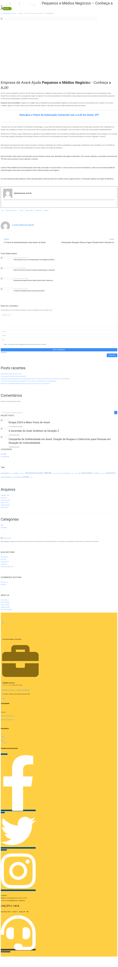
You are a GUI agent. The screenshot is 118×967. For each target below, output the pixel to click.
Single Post (4, 564)
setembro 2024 (5, 495)
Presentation (102, 473)
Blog (21, 13)
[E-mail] (4, 204)
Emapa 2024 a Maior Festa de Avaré (11, 374)
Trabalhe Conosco (8, 683)
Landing (76, 473)
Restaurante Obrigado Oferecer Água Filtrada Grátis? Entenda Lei (33, 280)
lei (79, 473)
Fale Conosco (35, 2)
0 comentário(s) (49, 13)
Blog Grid (3, 559)
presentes (38, 210)
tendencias (18, 477)
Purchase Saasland (6, 609)
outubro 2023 (5, 502)
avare (11, 473)
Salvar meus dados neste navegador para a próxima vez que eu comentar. (25, 344)
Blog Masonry (5, 561)
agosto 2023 (4, 507)
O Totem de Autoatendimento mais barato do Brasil (29, 291)
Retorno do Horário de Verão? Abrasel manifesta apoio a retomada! (34, 270)
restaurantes (6, 477)
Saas (13, 477)
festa (61, 473)
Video (31, 477)
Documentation (5, 602)
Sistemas (14, 2)
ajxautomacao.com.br (9, 13)
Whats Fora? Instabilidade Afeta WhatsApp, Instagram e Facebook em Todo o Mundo (25, 383)
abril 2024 (3, 497)
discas (21, 210)
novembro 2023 (5, 500)
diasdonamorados (11, 210)
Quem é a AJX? (25, 2)
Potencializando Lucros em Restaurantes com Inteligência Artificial (34, 259)
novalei (96, 473)
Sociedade (4, 456)
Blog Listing (4, 557)
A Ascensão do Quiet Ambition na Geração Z (14, 376)
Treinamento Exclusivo (8, 716)
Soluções (4, 2)
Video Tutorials (5, 604)
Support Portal (5, 607)
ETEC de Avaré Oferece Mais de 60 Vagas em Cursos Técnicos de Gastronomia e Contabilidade (28, 381)
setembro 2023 (5, 505)
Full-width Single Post (7, 566)
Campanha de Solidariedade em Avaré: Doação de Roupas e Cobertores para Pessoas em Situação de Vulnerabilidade (35, 378)
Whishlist (3, 584)
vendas (46, 210)
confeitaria (22, 473)
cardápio (16, 473)
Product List (4, 582)
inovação (66, 473)
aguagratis (5, 473)
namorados (29, 210)
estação (57, 473)
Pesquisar (4, 352)
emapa (53, 473)
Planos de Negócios (7, 720)
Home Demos (5, 600)
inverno (71, 473)
